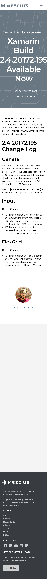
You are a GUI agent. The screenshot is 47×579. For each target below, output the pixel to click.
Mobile (8, 32)
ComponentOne (33, 32)
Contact (6, 519)
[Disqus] (23, 364)
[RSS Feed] (27, 546)
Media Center (9, 522)
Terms (6, 528)
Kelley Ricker (23, 307)
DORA (6, 535)
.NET (18, 32)
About (6, 515)
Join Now (11, 568)
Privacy (6, 525)
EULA (5, 532)
